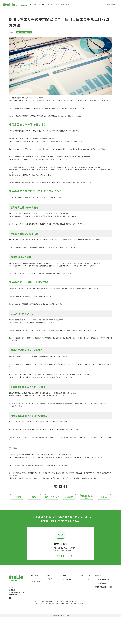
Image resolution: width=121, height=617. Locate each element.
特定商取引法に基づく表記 (103, 587)
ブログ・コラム (65, 4)
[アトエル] (16, 581)
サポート (44, 4)
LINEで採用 (69, 497)
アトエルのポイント (37, 579)
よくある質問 (67, 579)
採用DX (34, 497)
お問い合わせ (111, 5)
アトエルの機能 (36, 581)
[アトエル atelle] (15, 5)
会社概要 (98, 575)
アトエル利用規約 (101, 583)
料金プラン (51, 579)
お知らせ (104, 497)
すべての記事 (17, 497)
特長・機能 (33, 4)
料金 (39, 4)
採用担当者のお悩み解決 (24, 32)
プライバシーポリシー (102, 579)
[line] (10, 598)
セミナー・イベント (53, 4)
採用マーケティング (52, 497)
